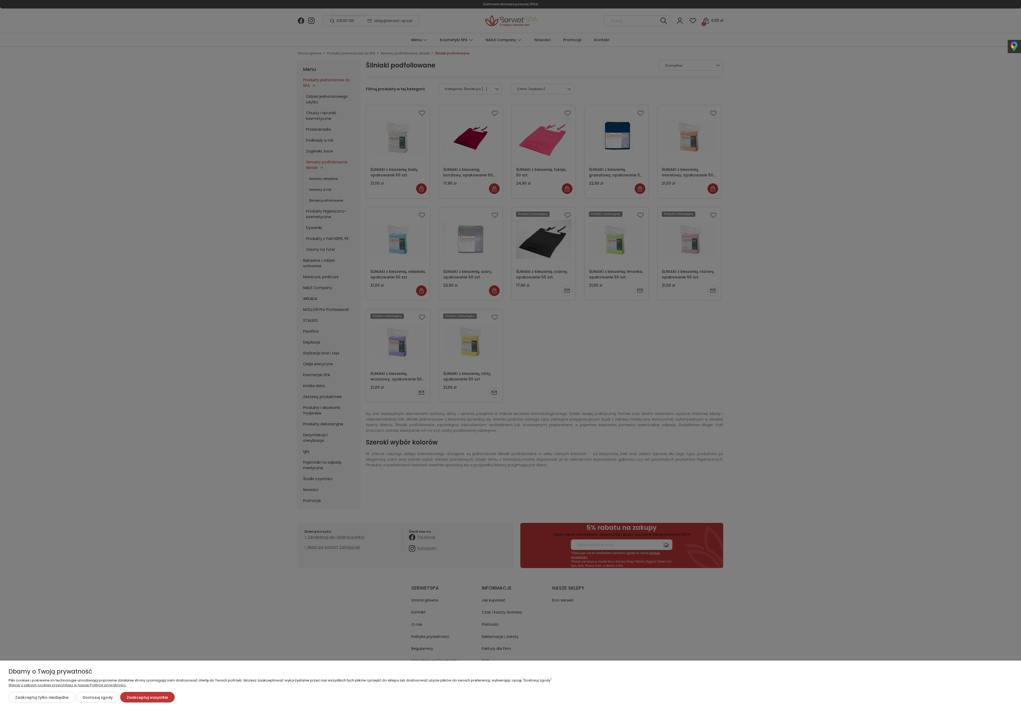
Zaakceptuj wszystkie (147, 697)
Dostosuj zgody (98, 697)
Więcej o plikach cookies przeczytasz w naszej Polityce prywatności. (67, 685)
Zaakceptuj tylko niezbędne (42, 697)
